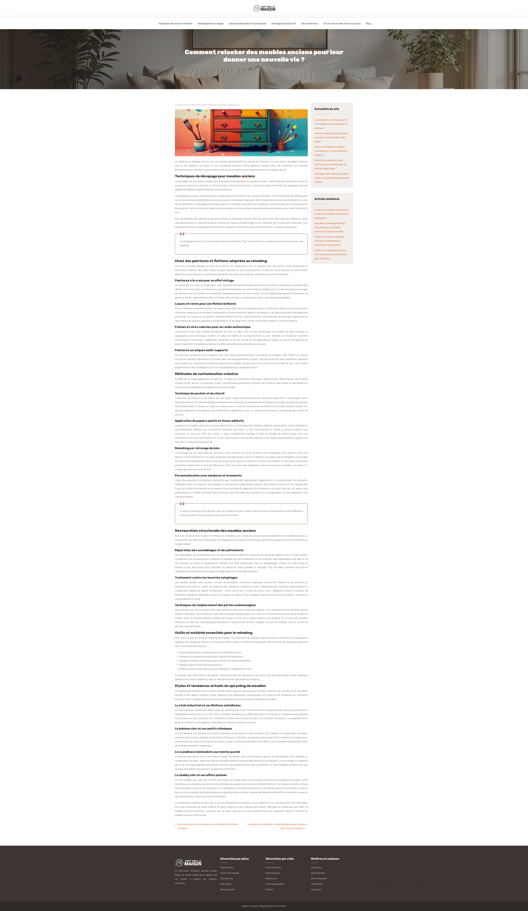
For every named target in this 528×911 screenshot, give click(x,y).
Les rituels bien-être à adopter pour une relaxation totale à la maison (207, 826)
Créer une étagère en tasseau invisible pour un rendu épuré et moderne (330, 151)
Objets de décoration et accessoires (247, 23)
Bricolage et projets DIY (284, 23)
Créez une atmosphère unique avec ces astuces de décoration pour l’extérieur (330, 254)
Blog (368, 23)
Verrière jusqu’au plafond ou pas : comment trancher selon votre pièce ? (331, 137)
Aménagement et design (210, 23)
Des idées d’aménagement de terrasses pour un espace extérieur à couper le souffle (329, 227)
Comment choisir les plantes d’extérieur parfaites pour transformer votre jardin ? (329, 240)
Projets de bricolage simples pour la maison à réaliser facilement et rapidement (331, 214)
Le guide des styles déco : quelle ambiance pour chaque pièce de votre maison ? (276, 826)
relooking (241, 181)
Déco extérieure (309, 23)
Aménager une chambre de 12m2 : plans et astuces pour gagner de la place (331, 177)
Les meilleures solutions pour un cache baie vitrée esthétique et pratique (331, 124)
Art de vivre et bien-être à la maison (342, 23)
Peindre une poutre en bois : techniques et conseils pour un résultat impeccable (330, 164)
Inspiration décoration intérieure (175, 23)
